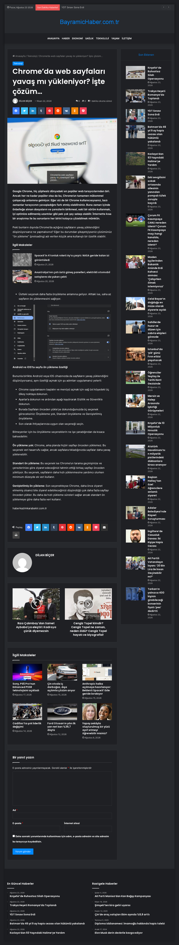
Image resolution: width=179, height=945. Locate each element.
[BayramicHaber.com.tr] (89, 22)
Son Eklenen (146, 54)
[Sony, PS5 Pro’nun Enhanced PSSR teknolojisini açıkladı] (27, 672)
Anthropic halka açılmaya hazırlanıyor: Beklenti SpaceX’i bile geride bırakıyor (96, 688)
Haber (66, 38)
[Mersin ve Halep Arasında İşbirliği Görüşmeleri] (135, 400)
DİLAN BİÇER (25, 101)
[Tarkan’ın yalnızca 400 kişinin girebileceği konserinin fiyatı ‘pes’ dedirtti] (135, 593)
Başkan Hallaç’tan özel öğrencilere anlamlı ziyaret (155, 486)
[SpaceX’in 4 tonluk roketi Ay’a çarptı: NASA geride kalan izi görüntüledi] (22, 259)
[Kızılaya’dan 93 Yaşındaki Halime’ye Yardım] (135, 158)
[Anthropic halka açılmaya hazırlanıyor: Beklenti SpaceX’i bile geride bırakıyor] (97, 672)
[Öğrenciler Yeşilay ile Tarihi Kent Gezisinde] (135, 377)
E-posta (18, 823)
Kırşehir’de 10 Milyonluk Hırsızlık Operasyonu (156, 428)
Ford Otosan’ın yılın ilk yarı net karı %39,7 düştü (61, 727)
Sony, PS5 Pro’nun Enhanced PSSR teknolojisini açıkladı (26, 687)
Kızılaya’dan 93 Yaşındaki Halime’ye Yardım (156, 159)
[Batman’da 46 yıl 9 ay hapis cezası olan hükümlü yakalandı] (135, 131)
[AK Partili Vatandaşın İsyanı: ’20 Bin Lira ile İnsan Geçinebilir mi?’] (135, 563)
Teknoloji (102, 38)
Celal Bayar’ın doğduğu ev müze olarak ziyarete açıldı (157, 304)
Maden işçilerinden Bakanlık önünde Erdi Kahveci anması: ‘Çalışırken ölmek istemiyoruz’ (156, 271)
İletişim (127, 38)
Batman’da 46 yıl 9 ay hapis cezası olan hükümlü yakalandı (157, 134)
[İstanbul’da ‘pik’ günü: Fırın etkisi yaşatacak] (135, 354)
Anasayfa (53, 38)
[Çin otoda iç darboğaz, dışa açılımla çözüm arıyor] (62, 672)
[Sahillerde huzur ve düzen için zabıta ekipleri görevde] (135, 326)
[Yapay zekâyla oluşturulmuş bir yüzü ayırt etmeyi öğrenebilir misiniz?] (97, 711)
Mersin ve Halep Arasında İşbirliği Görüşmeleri (156, 403)
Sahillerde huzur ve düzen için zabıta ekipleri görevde (157, 329)
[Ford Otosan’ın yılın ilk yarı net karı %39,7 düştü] (62, 711)
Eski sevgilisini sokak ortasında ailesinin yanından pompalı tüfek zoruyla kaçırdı (157, 190)
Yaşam (115, 38)
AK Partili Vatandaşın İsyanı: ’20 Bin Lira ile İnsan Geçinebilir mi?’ (156, 567)
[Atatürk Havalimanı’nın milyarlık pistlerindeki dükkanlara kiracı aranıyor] (135, 451)
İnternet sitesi (72, 823)
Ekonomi (77, 38)
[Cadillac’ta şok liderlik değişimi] (27, 711)
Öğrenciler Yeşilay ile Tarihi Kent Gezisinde (155, 378)
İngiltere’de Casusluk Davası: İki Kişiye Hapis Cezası (155, 538)
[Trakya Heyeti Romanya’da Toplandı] (135, 95)
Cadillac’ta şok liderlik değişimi (27, 725)
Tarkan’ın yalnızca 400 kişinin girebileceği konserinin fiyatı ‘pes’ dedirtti (156, 600)
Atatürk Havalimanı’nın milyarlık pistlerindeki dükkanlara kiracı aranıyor (157, 455)
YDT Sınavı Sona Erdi (73, 7)
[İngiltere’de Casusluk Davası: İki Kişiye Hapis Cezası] (135, 536)
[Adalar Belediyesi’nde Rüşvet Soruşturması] (135, 512)
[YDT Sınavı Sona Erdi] (135, 115)
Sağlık (89, 38)
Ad (15, 810)
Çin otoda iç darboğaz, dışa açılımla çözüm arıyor (61, 687)
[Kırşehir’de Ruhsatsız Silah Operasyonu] (135, 72)
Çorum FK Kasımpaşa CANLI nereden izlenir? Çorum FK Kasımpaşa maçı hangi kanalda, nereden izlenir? (157, 230)
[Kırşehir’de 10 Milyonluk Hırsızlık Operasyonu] (135, 427)
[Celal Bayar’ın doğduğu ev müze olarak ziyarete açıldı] (135, 303)
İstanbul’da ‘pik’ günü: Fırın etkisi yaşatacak (155, 354)
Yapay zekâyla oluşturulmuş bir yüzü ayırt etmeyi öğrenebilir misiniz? (96, 728)
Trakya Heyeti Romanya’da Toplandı (156, 94)
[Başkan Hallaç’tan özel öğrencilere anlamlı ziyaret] (135, 481)
